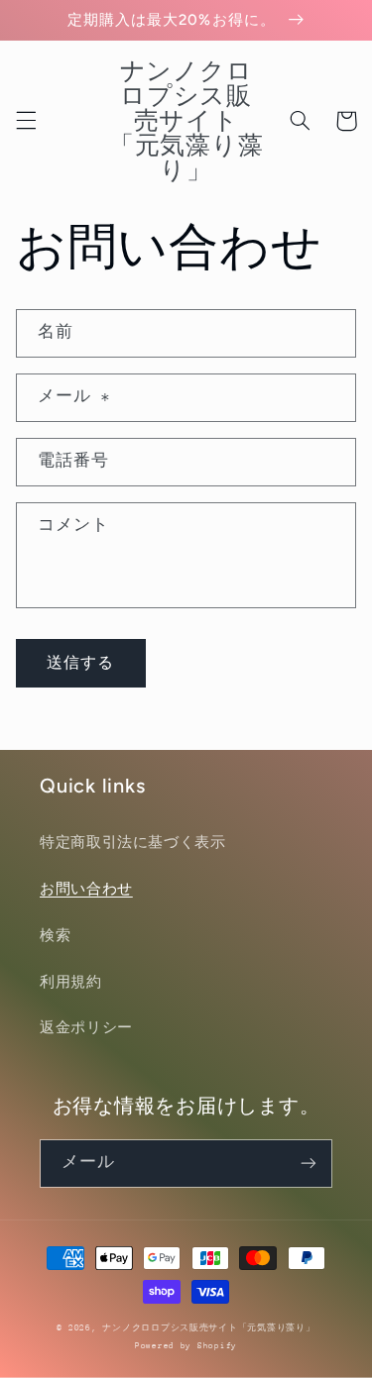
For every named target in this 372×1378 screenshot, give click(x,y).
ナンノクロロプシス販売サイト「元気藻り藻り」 (208, 1327)
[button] (26, 121)
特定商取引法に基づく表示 (133, 842)
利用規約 (71, 982)
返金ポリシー (86, 1027)
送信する (80, 662)
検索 (55, 935)
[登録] (308, 1163)
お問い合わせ (86, 889)
